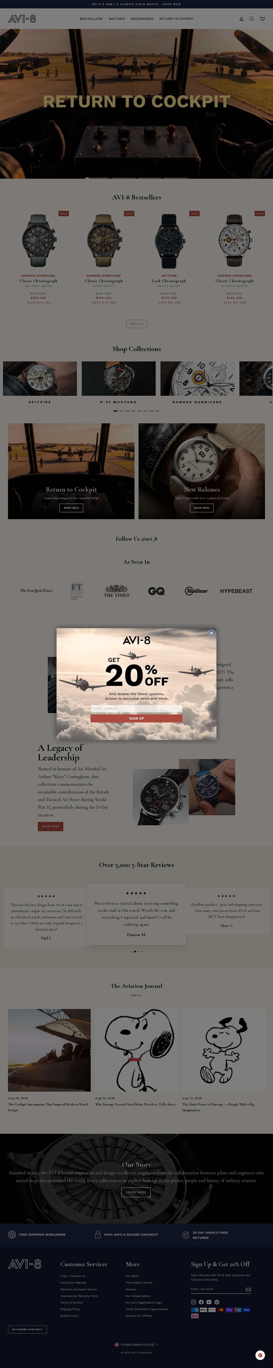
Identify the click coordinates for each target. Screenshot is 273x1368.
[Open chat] (260, 1355)
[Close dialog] (211, 633)
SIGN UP (136, 718)
